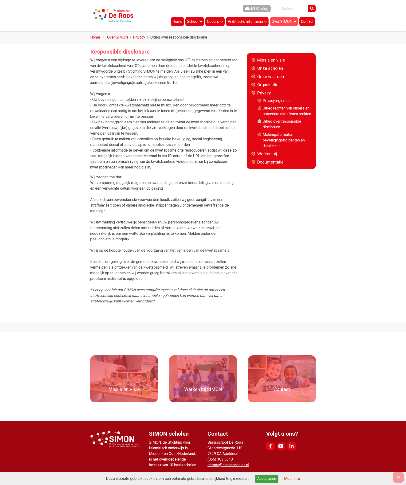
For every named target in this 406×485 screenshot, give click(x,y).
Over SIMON (117, 37)
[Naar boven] (398, 477)
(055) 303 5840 (220, 459)
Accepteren (266, 478)
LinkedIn (291, 446)
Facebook (270, 446)
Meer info (292, 478)
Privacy (139, 37)
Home (95, 37)
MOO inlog (259, 8)
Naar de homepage (118, 15)
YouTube (281, 446)
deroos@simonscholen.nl (228, 465)
